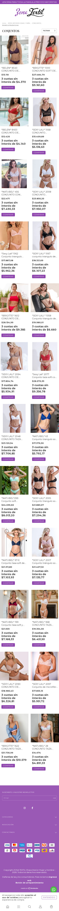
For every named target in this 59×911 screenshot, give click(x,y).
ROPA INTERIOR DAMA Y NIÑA (19, 23)
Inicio (4, 23)
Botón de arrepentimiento (30, 883)
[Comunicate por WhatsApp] (53, 889)
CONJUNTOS (36, 23)
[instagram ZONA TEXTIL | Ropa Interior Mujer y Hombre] (25, 808)
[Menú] (18, 906)
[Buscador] (29, 906)
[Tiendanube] (30, 889)
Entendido (49, 897)
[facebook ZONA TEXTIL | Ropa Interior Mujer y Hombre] (32, 808)
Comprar (8, 87)
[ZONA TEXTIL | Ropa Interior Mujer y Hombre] (7, 906)
